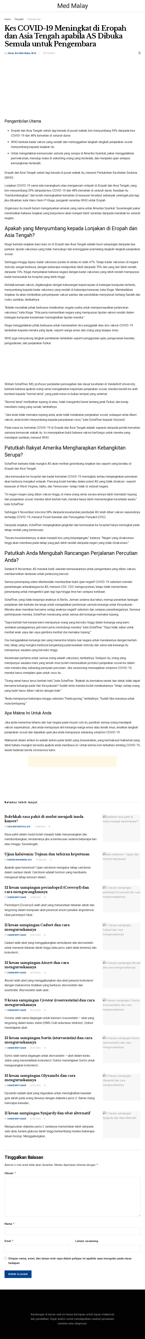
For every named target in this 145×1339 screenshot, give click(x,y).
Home (8, 19)
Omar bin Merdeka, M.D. (22, 53)
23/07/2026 (35, 1085)
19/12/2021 (49, 53)
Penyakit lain (34, 19)
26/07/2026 (35, 935)
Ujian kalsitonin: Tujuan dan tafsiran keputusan (47, 854)
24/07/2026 (35, 1048)
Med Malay (72, 5)
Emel (9, 1241)
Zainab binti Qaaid (16, 897)
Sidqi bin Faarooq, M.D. (19, 827)
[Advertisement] (72, 84)
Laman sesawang (86, 1241)
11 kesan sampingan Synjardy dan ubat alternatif (47, 1113)
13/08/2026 (39, 827)
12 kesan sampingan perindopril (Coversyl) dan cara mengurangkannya (47, 889)
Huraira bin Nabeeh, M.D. (19, 860)
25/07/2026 (35, 973)
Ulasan (10, 1173)
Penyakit (19, 19)
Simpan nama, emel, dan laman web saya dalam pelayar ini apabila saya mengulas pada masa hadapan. (69, 1261)
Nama (10, 1224)
